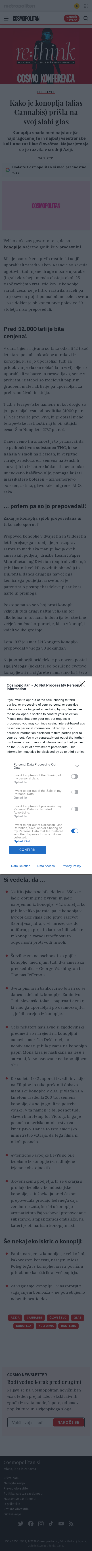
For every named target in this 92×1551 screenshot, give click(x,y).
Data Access (46, 866)
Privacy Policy (71, 866)
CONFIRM (27, 849)
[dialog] (46, 775)
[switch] (74, 776)
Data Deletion (20, 866)
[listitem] (46, 766)
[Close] (83, 685)
